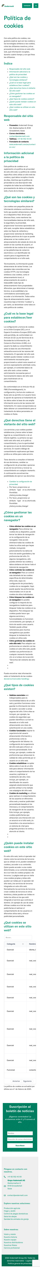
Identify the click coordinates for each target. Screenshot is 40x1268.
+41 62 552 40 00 (24, 139)
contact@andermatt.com (19, 136)
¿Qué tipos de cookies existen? (21, 99)
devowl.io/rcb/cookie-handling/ (16, 679)
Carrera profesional (12, 1248)
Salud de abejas (10, 1216)
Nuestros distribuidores (13, 1242)
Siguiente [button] (27, 1081)
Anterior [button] (16, 1081)
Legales (29, 1261)
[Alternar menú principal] (36, 5)
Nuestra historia (10, 1237)
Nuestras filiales (10, 1245)
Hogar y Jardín (9, 1211)
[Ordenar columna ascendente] (23, 944)
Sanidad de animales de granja (16, 1219)
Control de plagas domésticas (16, 1214)
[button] (26, 5)
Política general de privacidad (20, 1263)
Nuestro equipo (10, 1240)
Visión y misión (10, 1234)
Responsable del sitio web (19, 69)
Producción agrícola (12, 1208)
